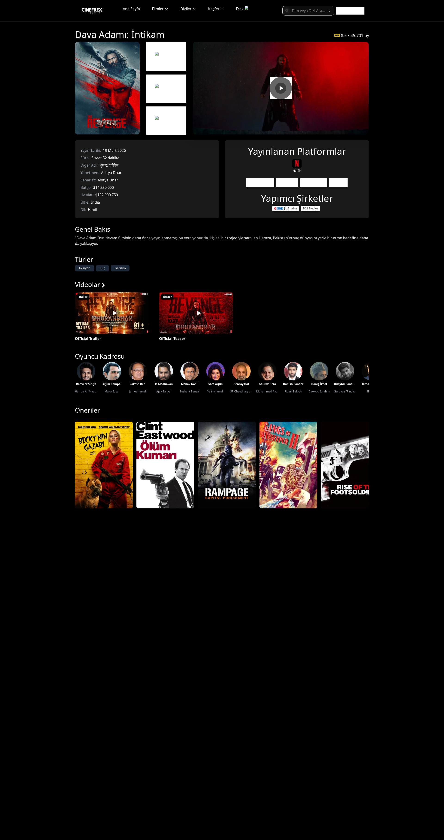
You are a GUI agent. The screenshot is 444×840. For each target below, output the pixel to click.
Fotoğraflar (314, 182)
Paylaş (338, 182)
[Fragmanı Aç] (281, 88)
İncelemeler (260, 182)
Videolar (287, 182)
